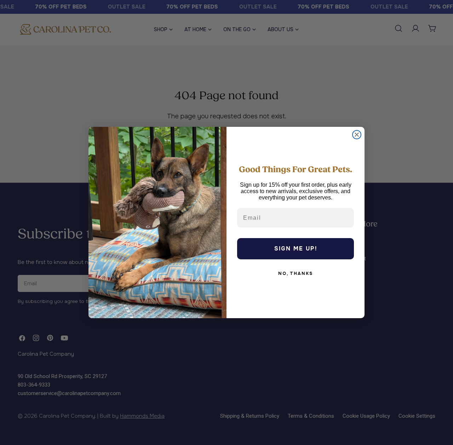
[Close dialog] (356, 134)
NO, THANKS (295, 273)
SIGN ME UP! (295, 248)
